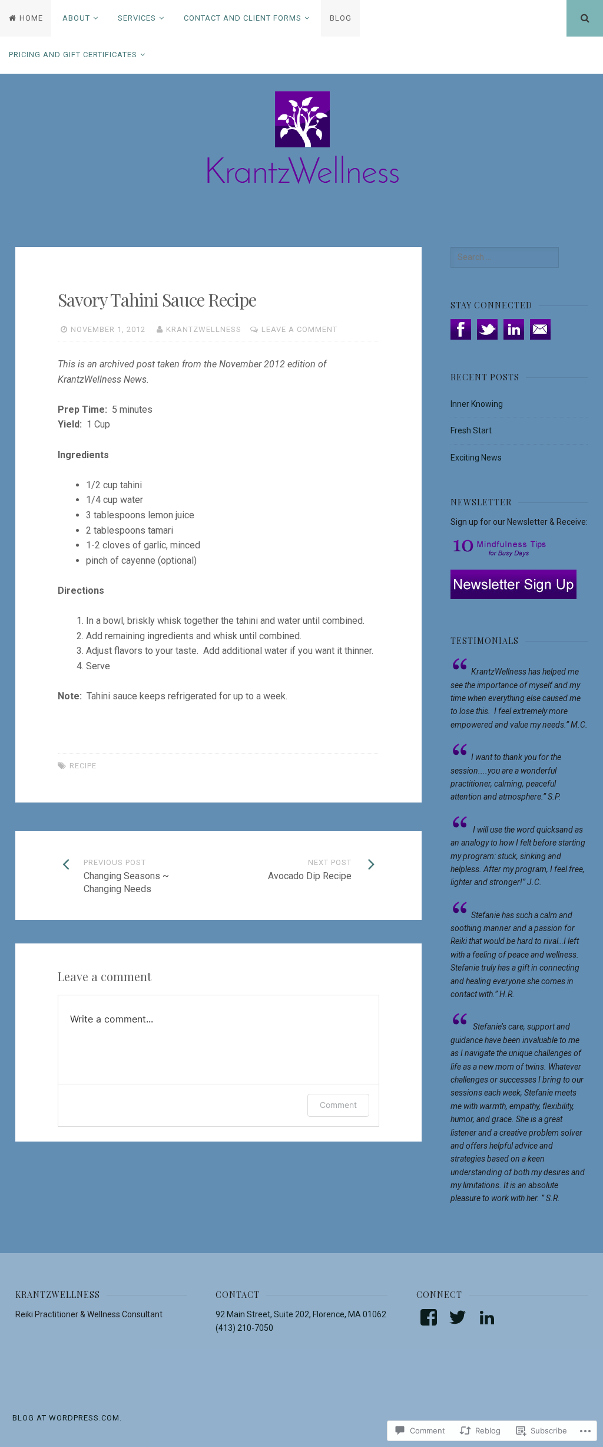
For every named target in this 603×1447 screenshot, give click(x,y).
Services (137, 18)
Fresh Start (471, 430)
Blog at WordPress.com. (67, 1417)
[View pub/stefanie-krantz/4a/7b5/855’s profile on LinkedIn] (487, 1317)
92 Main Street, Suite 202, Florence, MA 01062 (301, 1314)
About (76, 18)
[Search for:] (504, 257)
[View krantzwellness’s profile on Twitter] (457, 1317)
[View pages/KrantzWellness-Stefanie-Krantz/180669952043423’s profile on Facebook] (428, 1317)
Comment (338, 1105)
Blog (341, 18)
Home (31, 18)
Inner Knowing (476, 404)
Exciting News (476, 457)
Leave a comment (299, 329)
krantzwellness (203, 329)
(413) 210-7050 (244, 1328)
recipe (83, 765)
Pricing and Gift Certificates (73, 54)
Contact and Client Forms (243, 18)
